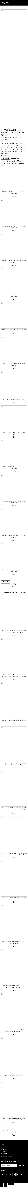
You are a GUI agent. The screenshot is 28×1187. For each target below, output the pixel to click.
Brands (5, 1148)
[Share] (9, 1184)
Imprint (5, 1153)
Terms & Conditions (9, 1155)
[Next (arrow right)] (5, 1186)
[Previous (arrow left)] (1, 1186)
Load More (6, 582)
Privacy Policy (7, 1156)
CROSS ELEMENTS (15, 158)
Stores (5, 1149)
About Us (5, 1151)
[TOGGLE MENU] (25, 2)
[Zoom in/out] (1, 1184)
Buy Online (6, 158)
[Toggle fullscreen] (5, 1184)
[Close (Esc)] (12, 1184)
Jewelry (4, 137)
